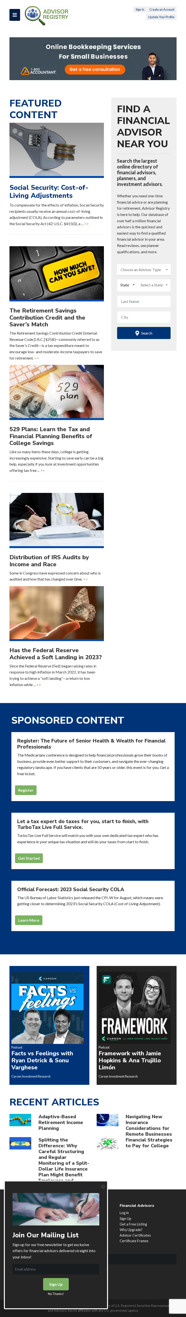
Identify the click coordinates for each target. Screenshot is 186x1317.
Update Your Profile (161, 17)
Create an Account (161, 9)
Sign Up (125, 1219)
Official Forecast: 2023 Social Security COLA (70, 889)
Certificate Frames (134, 1241)
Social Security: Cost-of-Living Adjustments (48, 191)
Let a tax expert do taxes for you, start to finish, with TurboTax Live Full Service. (82, 824)
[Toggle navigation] (14, 15)
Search (146, 333)
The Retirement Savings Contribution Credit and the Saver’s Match (47, 318)
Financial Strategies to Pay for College (149, 1143)
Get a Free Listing (133, 1224)
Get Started (29, 858)
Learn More (28, 920)
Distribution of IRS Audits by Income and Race (49, 560)
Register (25, 790)
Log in (124, 1213)
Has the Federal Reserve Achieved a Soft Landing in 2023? (55, 653)
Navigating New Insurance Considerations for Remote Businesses (149, 1125)
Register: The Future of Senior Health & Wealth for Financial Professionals (91, 743)
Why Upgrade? (131, 1230)
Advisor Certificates (135, 1235)
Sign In (140, 9)
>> (86, 223)
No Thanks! (56, 1294)
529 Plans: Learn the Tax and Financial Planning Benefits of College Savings (50, 436)
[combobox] (144, 270)
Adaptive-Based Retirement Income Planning (61, 1122)
